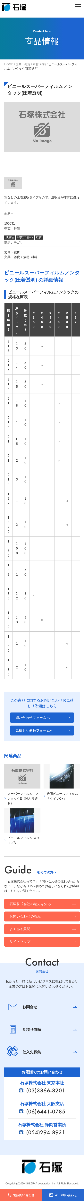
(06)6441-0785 (45, 1111)
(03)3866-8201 (45, 1090)
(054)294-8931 (45, 1132)
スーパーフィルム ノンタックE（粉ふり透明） (23, 798)
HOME (8, 64)
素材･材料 (39, 64)
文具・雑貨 (23, 64)
